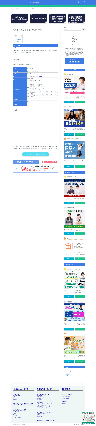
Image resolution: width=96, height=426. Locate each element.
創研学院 (15, 399)
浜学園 (14, 398)
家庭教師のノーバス (42, 395)
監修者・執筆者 (65, 398)
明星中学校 (17, 38)
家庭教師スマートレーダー (43, 398)
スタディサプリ (16, 411)
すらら (14, 413)
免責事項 (64, 403)
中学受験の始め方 (18, 8)
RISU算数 (15, 415)
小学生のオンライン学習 (78, 8)
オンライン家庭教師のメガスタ (44, 405)
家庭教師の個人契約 (63, 8)
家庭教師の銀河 (41, 402)
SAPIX (14, 396)
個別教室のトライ (41, 414)
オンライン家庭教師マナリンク (44, 403)
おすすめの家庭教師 (48, 8)
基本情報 (19, 39)
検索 (65, 27)
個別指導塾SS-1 (41, 413)
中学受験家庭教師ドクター (43, 406)
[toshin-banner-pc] (88, 418)
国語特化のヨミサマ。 (42, 416)
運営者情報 (64, 401)
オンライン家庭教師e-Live (43, 407)
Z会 (13, 414)
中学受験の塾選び (17, 395)
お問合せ (23, 424)
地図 (18, 41)
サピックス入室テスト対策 (33, 8)
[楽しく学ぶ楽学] (48, 4)
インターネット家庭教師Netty (44, 401)
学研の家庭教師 (41, 396)
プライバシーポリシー (16, 424)
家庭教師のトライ (41, 399)
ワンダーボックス (17, 417)
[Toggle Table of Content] (19, 36)
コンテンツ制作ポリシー (67, 394)
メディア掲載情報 (66, 396)
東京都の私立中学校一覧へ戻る (35, 154)
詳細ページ (69, 101)
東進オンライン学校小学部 (19, 410)
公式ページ (79, 101)
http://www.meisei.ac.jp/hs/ (34, 76)
